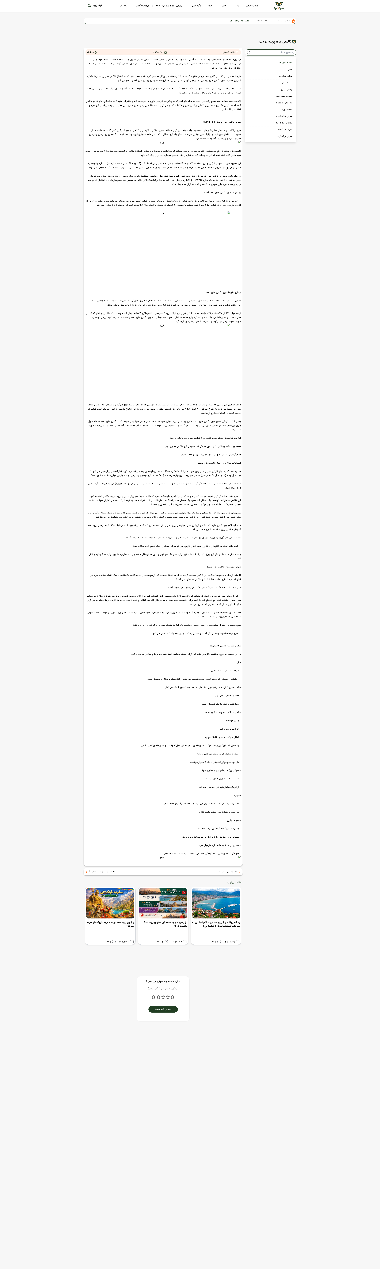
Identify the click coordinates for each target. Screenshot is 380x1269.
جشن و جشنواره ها (284, 96)
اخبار (290, 69)
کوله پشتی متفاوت (228, 872)
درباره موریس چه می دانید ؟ (103, 872)
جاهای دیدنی (286, 89)
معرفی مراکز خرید (284, 136)
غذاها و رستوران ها (284, 123)
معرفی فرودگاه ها (285, 129)
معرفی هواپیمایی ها (284, 116)
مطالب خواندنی (262, 20)
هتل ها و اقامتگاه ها (284, 103)
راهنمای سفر (287, 82)
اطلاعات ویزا (287, 109)
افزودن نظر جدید (163, 1009)
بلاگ (277, 20)
